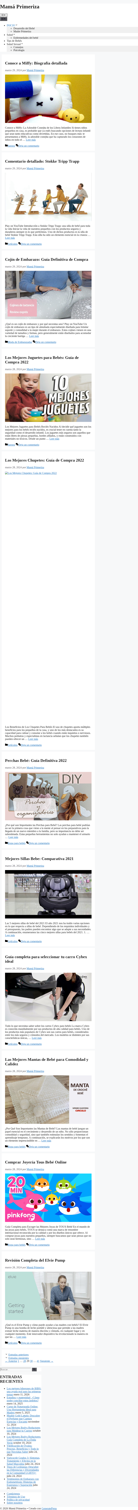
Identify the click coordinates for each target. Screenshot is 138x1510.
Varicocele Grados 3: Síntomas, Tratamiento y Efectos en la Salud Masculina (23, 1460)
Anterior (11, 1361)
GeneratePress (49, 1508)
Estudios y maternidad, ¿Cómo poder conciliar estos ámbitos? (23, 1399)
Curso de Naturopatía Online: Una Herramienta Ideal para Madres (22, 1409)
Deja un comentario (28, 145)
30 (31, 1361)
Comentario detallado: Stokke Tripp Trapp (42, 161)
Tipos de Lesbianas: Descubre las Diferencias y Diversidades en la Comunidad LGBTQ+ (23, 1469)
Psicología (18, 50)
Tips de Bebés (14, 40)
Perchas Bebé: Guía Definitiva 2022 (36, 760)
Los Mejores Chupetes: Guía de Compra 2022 (44, 460)
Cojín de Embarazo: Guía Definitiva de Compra (46, 259)
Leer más (31, 139)
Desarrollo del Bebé (24, 28)
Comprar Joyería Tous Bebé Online (36, 1162)
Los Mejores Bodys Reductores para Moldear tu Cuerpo (23, 1429)
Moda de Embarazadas (20, 342)
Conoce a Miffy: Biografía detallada (36, 63)
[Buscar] (34, 1369)
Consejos (18, 47)
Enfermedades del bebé (25, 37)
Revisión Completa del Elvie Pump (35, 1260)
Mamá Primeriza (19, 7)
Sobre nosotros (15, 1502)
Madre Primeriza (22, 31)
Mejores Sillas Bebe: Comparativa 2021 (39, 858)
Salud (10, 34)
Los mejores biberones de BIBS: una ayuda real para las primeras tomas (24, 1391)
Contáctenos (13, 1493)
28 (24, 1361)
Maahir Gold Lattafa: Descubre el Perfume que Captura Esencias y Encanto (23, 1418)
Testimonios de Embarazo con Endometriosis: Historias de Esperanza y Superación (23, 1482)
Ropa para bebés (16, 843)
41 (38, 1361)
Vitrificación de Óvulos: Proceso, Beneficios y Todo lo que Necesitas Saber (23, 1448)
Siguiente (46, 1361)
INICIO (11, 25)
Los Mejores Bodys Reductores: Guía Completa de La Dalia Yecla (24, 1439)
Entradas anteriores (18, 1354)
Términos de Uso (16, 1496)
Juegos (11, 145)
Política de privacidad (18, 1499)
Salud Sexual (14, 44)
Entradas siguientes (18, 1358)
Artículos (13, 244)
